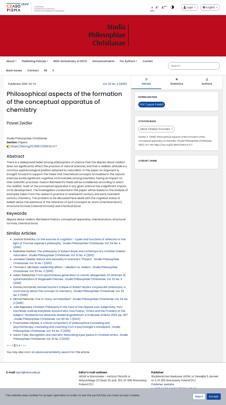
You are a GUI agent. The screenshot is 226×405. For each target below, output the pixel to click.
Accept (214, 396)
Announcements (103, 61)
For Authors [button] (127, 61)
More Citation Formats (155, 129)
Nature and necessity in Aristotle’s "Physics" (64, 259)
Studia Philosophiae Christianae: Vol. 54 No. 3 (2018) (66, 329)
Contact (33, 70)
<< (8, 345)
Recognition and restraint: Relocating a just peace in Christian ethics (74, 335)
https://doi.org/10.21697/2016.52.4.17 (33, 146)
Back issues (14, 70)
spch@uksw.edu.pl (28, 372)
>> (24, 345)
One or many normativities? (53, 299)
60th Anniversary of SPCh (70, 61)
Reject (199, 396)
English (210, 7)
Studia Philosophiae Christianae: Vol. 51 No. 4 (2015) (61, 255)
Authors (207, 84)
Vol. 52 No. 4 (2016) (115, 84)
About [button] (10, 61)
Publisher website (162, 384)
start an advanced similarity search (47, 352)
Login (190, 7)
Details (146, 84)
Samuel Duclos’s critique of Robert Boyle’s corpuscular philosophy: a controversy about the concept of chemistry (69, 289)
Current (147, 61)
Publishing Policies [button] (34, 61)
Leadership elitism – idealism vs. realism (65, 267)
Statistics (176, 84)
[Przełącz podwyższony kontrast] (172, 7)
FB (45, 70)
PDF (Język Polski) (151, 104)
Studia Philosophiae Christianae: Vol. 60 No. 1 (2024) (47, 319)
